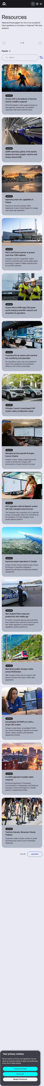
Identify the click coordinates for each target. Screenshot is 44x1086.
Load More (34, 854)
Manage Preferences (20, 1079)
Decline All (20, 1074)
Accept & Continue (20, 1068)
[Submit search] (6, 57)
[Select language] (37, 5)
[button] (40, 4)
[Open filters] (41, 58)
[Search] (33, 4)
